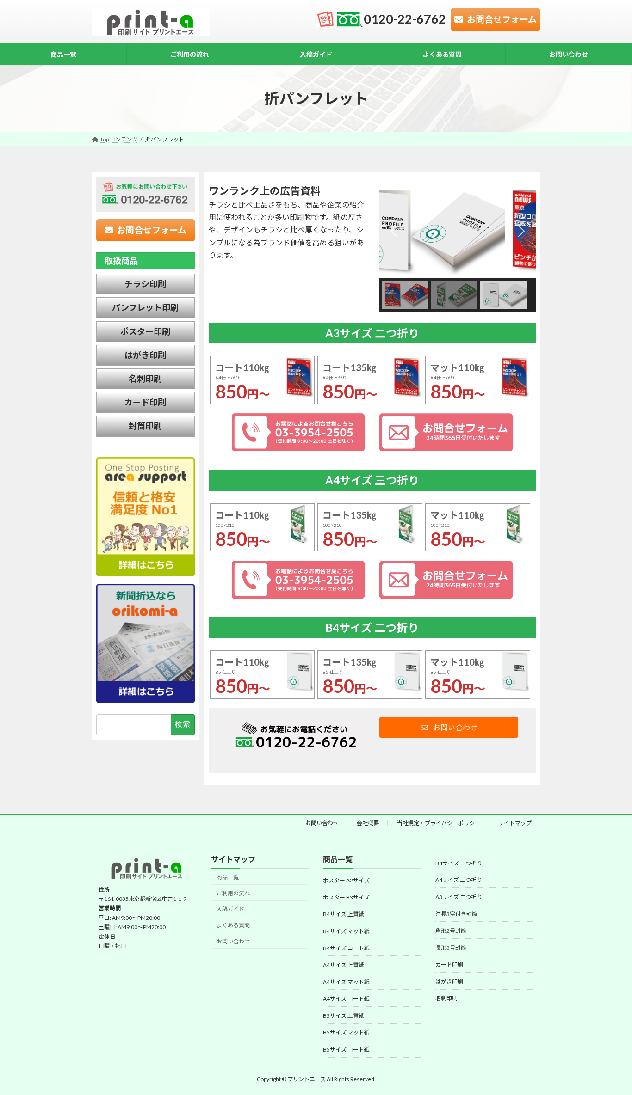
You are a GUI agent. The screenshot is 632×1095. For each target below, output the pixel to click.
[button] (393, 231)
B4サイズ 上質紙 (343, 914)
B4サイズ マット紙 (346, 931)
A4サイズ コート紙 (346, 999)
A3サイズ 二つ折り (458, 896)
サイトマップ (515, 823)
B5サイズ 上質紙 (343, 1015)
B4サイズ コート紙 (346, 948)
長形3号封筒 (450, 947)
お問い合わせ (322, 823)
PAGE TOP (608, 1053)
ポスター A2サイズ (346, 880)
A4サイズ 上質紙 (343, 964)
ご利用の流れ (233, 893)
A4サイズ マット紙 (346, 982)
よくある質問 (233, 925)
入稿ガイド (230, 909)
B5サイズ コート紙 (346, 1049)
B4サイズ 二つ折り (458, 863)
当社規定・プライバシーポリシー (438, 823)
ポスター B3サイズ (346, 897)
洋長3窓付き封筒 (456, 914)
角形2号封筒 (450, 931)
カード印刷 (449, 964)
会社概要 (368, 823)
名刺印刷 (446, 998)
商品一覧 (228, 877)
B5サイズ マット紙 (346, 1032)
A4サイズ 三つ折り (458, 880)
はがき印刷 (449, 981)
